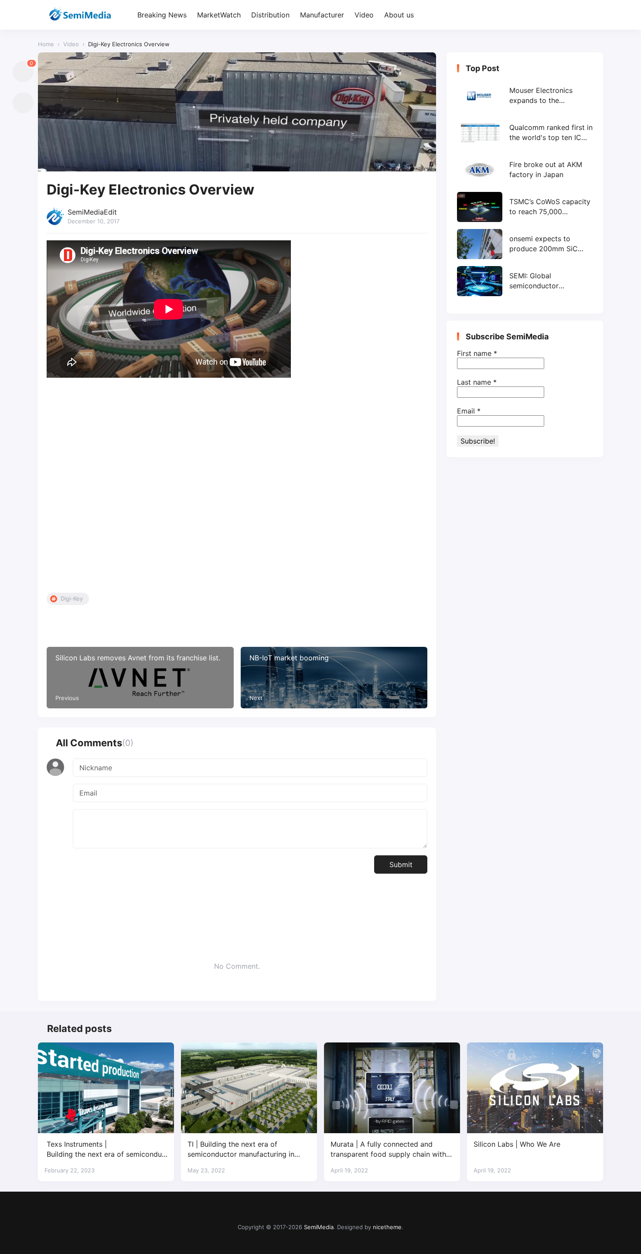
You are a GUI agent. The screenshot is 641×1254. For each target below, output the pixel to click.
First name (477, 353)
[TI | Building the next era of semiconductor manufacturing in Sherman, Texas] (249, 1087)
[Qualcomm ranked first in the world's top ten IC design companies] (525, 133)
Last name (477, 382)
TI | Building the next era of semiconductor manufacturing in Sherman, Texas (241, 1149)
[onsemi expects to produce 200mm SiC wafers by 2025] (525, 244)
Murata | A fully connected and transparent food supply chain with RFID (388, 1149)
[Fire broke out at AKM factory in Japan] (525, 170)
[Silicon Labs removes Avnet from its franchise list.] (140, 677)
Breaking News (162, 14)
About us (399, 14)
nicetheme (387, 1226)
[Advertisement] (237, 487)
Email (469, 411)
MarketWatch (219, 14)
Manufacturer (322, 14)
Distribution (270, 14)
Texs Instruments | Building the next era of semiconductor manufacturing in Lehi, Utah (105, 1149)
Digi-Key (72, 598)
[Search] (595, 15)
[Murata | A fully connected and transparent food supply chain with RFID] (392, 1087)
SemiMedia (319, 1226)
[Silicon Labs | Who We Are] (535, 1087)
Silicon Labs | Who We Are (517, 1144)
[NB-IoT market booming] (334, 677)
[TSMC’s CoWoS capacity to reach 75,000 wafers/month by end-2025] (525, 207)
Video (364, 14)
